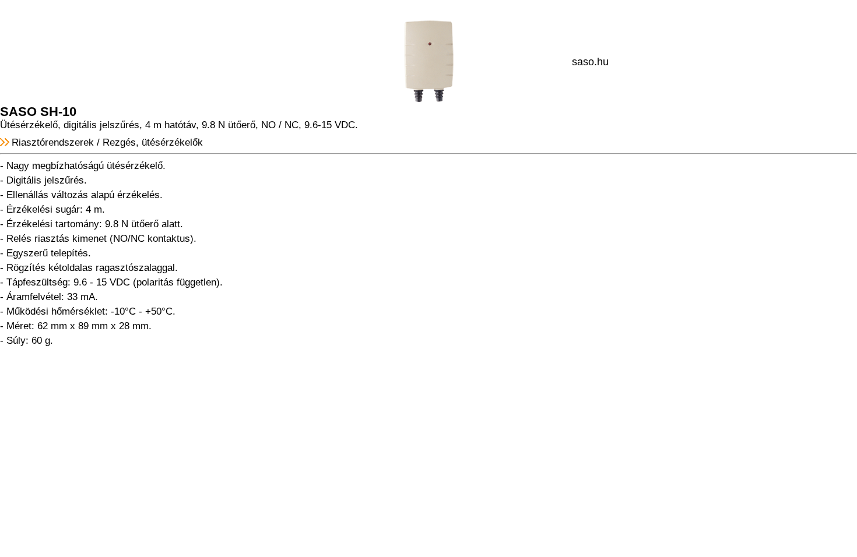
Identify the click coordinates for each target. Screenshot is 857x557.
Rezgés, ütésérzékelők (153, 142)
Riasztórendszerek (53, 142)
